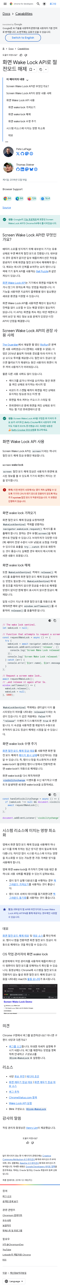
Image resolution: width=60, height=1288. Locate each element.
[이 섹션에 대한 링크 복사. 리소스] (16, 1068)
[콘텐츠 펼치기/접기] (27, 80)
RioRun (44, 344)
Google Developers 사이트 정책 (40, 1166)
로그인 (53, 3)
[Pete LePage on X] (18, 154)
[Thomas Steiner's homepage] (36, 170)
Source (7, 207)
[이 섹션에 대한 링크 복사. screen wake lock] (26, 465)
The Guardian (10, 344)
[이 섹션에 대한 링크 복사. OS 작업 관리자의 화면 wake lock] (51, 954)
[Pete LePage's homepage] (31, 154)
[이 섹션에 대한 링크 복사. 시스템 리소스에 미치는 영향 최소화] (9, 835)
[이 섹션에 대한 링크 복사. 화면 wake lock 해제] (33, 565)
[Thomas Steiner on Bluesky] (31, 170)
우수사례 (7, 1220)
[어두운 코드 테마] (49, 620)
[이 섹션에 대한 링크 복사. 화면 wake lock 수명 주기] (40, 744)
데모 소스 (38, 935)
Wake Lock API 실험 (20, 1103)
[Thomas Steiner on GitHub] (18, 170)
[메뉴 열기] (5, 4)
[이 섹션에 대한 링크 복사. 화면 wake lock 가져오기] (39, 513)
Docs (6, 14)
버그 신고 (7, 1196)
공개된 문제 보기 (10, 1201)
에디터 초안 (33, 1076)
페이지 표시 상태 (28, 755)
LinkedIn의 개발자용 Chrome (17, 1254)
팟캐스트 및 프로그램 (12, 1230)
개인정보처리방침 (18, 1273)
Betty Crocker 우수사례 (23, 429)
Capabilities (23, 14)
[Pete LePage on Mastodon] (27, 154)
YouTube (7, 1249)
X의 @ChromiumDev (13, 1244)
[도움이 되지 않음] (25, 55)
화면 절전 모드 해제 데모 (16, 935)
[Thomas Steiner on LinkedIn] (22, 170)
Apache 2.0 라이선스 (29, 1163)
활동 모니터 (33, 979)
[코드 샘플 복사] (54, 620)
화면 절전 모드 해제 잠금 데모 (19, 751)
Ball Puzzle (42, 271)
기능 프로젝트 (30, 219)
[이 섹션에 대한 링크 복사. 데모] (11, 929)
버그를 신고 (15, 1046)
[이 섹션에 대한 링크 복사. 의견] (13, 1026)
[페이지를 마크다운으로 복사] (41, 69)
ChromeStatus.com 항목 (23, 1097)
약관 (5, 1273)
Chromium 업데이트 (12, 1215)
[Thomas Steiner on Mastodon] (27, 170)
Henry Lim (32, 1128)
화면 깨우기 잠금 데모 (20, 1082)
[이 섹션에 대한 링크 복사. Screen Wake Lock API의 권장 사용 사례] (17, 335)
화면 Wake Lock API (14, 283)
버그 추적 (14, 1092)
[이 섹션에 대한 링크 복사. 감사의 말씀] (24, 1119)
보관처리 (7, 1225)
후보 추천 (19, 1076)
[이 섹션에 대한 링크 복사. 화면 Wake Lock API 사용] (47, 442)
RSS (4, 1259)
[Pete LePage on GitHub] (22, 154)
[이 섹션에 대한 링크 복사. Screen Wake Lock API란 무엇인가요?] (14, 240)
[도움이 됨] (21, 55)
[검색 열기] (38, 4)
